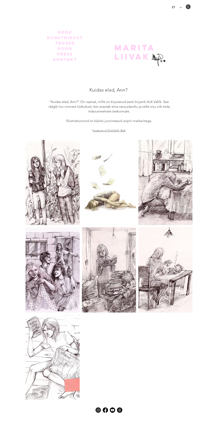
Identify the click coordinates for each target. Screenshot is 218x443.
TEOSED (65, 43)
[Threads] (119, 410)
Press (65, 54)
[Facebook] (105, 410)
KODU (65, 32)
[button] (188, 6)
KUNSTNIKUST (65, 37)
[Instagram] (98, 410)
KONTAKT (65, 59)
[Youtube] (112, 410)
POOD (65, 48)
